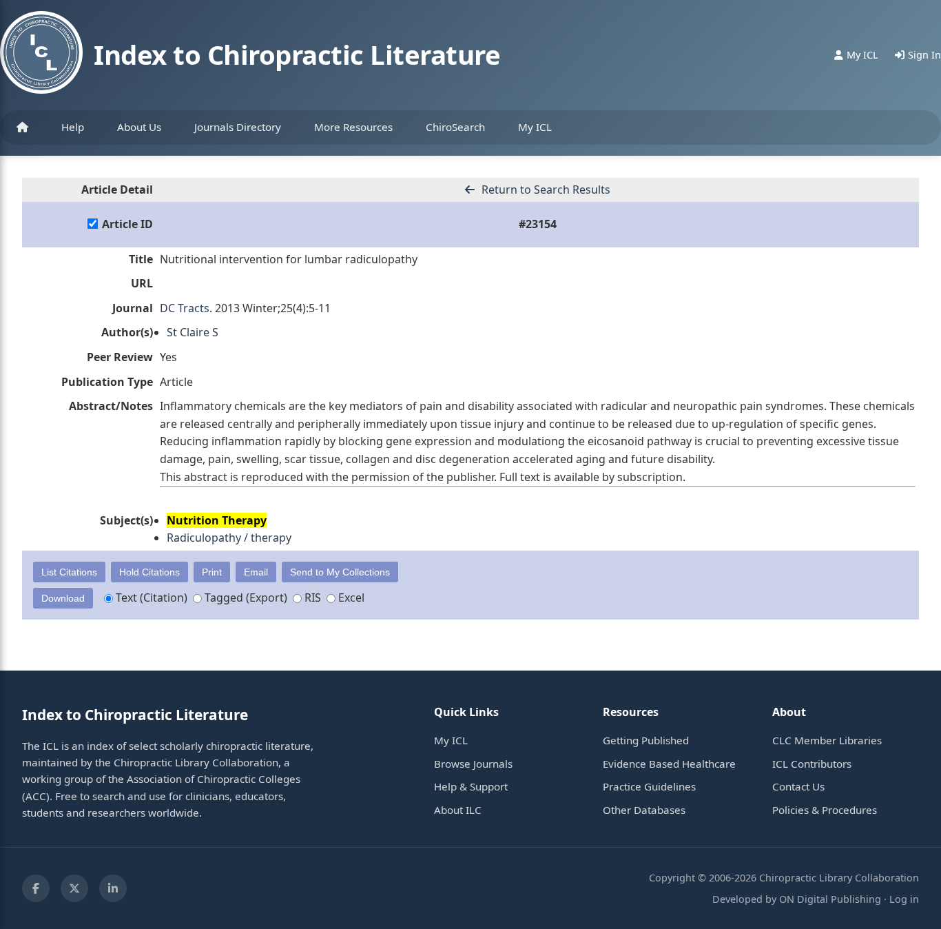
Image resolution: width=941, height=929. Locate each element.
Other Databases (644, 810)
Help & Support (471, 786)
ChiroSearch (455, 127)
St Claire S (192, 332)
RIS (311, 597)
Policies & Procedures (824, 810)
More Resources (353, 127)
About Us (139, 127)
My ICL (535, 127)
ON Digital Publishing (830, 899)
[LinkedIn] (113, 888)
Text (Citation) (150, 597)
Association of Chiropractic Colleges (213, 779)
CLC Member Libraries (827, 740)
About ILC (458, 810)
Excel (349, 597)
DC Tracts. (186, 308)
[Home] (22, 127)
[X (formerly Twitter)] (74, 888)
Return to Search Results (544, 189)
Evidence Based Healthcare (669, 763)
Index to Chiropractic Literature (297, 54)
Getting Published (646, 740)
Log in (904, 899)
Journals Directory (237, 127)
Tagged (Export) (244, 597)
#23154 (538, 224)
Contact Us (798, 786)
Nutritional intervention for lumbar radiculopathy (288, 259)
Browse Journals (473, 763)
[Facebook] (36, 888)
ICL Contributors (811, 763)
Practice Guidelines (649, 786)
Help (72, 127)
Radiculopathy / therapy (229, 537)
